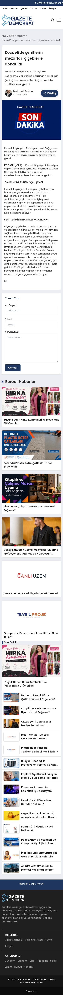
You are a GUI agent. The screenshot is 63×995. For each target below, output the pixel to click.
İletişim (53, 8)
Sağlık (53, 960)
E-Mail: (8, 319)
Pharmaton (31, 991)
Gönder (12, 367)
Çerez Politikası (29, 8)
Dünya (18, 966)
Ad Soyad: (11, 305)
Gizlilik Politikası (10, 8)
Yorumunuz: (12, 331)
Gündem (10, 960)
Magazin (43, 960)
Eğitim (8, 966)
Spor (32, 960)
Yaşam (28, 966)
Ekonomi (22, 960)
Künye (43, 8)
